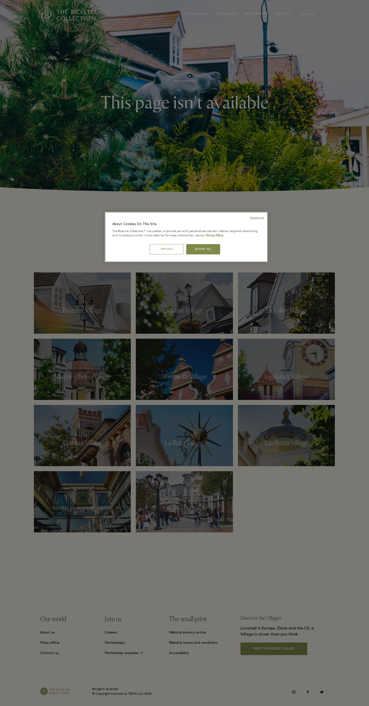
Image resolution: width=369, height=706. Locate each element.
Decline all (257, 218)
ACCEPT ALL (203, 249)
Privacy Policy (214, 235)
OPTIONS (166, 249)
